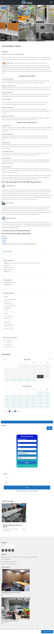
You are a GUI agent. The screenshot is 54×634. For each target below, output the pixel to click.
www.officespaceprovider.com (9, 563)
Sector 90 (13, 529)
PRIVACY (27, 629)
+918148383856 (6, 559)
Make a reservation (47, 631)
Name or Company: (22, 439)
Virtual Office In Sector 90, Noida (12, 525)
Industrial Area (10, 267)
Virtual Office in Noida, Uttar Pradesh (11, 592)
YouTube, (4, 240)
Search (3, 425)
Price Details (8, 251)
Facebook (4, 236)
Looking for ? (21, 451)
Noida (7, 265)
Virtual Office (7, 530)
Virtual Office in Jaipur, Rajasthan (10, 620)
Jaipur (3, 622)
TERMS (37, 629)
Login (27, 487)
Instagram (4, 238)
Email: (19, 443)
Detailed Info (8, 280)
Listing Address (9, 260)
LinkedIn (4, 242)
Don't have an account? (22, 491)
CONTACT (32, 629)
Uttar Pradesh (7, 594)
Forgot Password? (33, 491)
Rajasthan (6, 622)
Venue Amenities (9, 293)
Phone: (19, 447)
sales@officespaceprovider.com (10, 561)
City (18, 455)
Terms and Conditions (11, 337)
